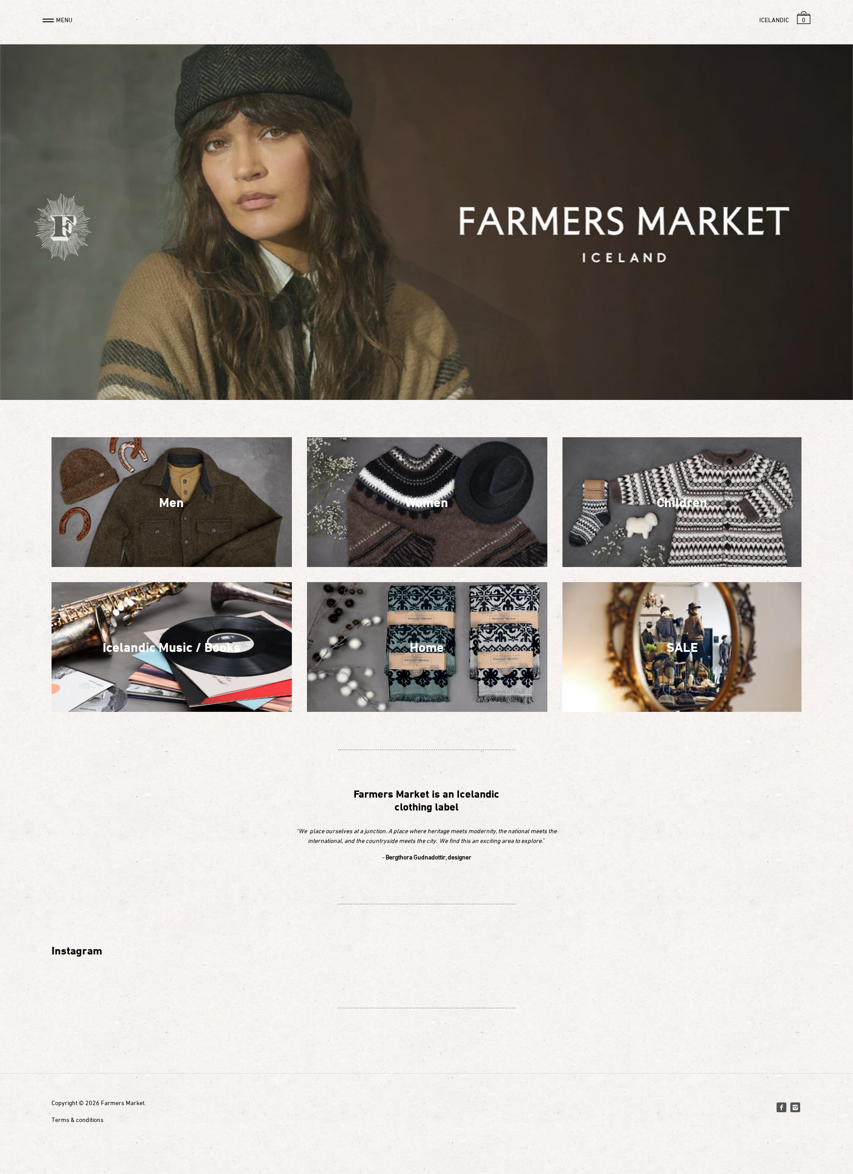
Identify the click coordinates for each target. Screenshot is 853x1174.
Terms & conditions (78, 1119)
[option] (426, 226)
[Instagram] (795, 1107)
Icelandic (774, 20)
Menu (64, 20)
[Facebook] (781, 1107)
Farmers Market (122, 1102)
